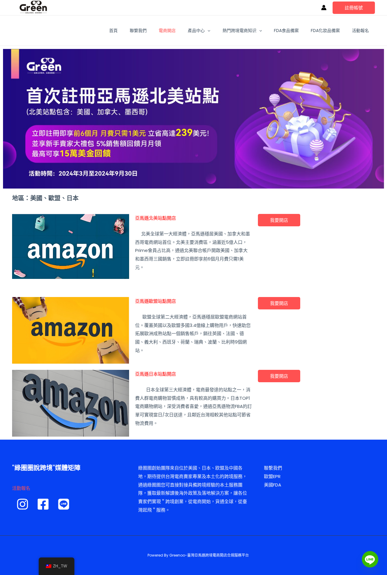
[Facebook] (43, 504)
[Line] (370, 559)
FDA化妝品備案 (325, 30)
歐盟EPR (272, 476)
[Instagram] (22, 504)
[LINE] (63, 504)
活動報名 (360, 30)
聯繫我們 (138, 30)
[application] (207, 30)
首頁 (113, 30)
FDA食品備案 (286, 30)
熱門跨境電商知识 (239, 30)
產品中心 (196, 30)
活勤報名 (21, 488)
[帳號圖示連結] (324, 7)
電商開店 (167, 30)
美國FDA (272, 485)
